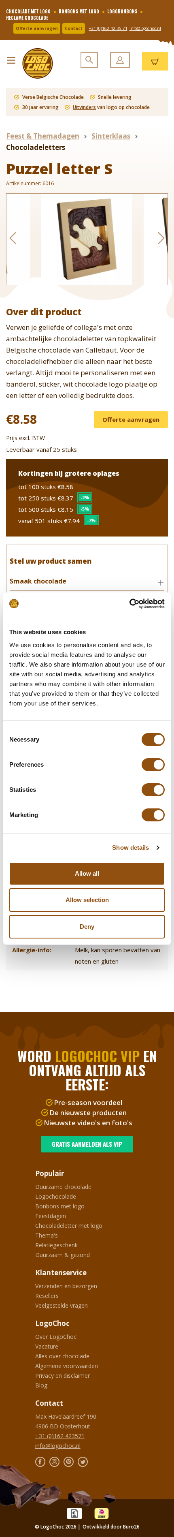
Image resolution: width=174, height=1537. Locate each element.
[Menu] (11, 58)
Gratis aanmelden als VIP (87, 1143)
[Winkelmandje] (155, 61)
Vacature (46, 1346)
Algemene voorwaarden (66, 1366)
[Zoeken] (89, 60)
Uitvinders (84, 107)
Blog (41, 1385)
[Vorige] (12, 239)
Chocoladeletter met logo (68, 1225)
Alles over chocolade (62, 1356)
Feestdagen (50, 1216)
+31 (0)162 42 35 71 (108, 28)
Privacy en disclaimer (62, 1375)
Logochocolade (55, 1196)
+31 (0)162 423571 (60, 1436)
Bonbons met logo (60, 1206)
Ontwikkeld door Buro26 (111, 1526)
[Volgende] (161, 239)
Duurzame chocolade (63, 1187)
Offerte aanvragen (37, 28)
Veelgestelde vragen (61, 1305)
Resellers (47, 1296)
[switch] (153, 764)
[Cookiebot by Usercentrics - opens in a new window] (129, 604)
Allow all (87, 873)
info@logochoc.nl (145, 28)
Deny (87, 926)
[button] (87, 581)
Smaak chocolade (38, 581)
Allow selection (87, 899)
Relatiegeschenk (56, 1245)
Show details (130, 847)
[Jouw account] (120, 60)
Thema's (46, 1235)
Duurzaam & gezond (62, 1255)
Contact (74, 28)
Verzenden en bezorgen (66, 1286)
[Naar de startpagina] (34, 63)
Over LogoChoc (55, 1336)
